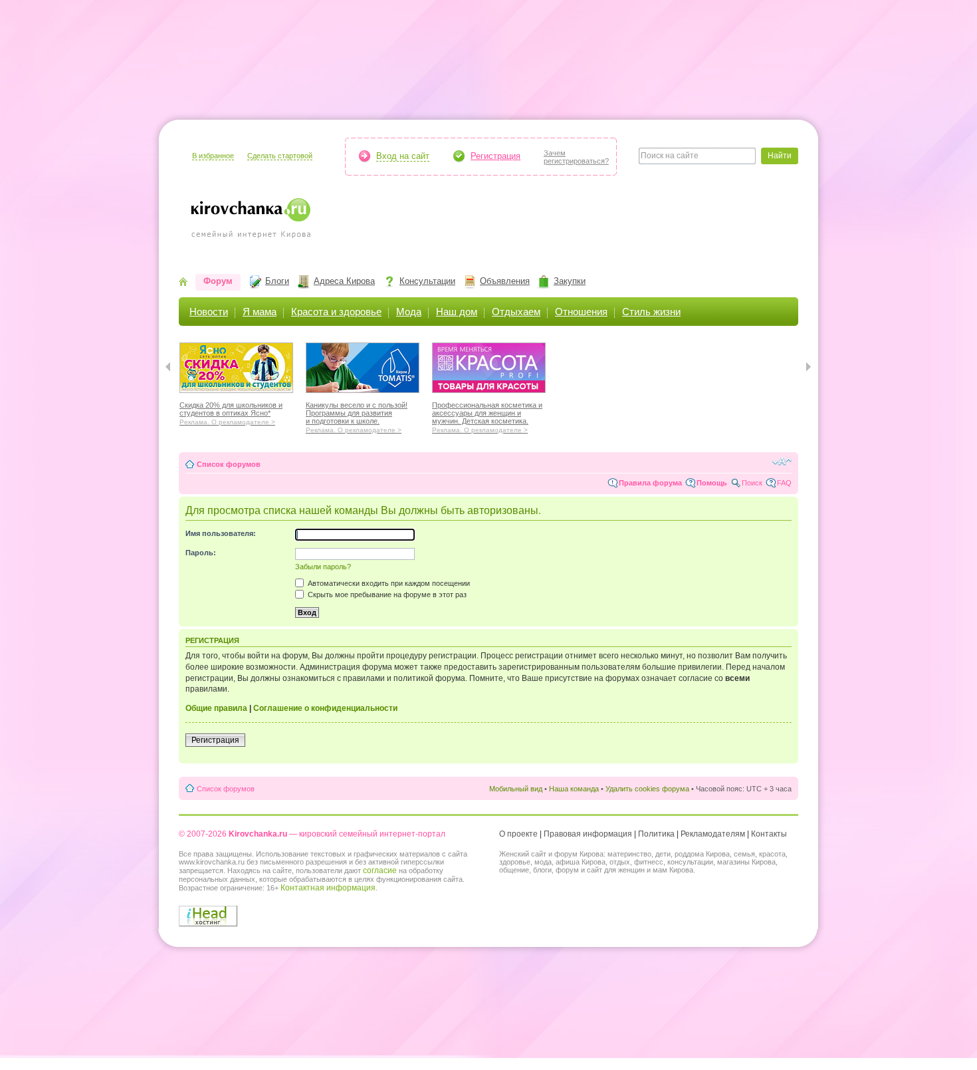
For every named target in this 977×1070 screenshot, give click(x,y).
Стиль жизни (651, 311)
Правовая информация (588, 834)
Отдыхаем (516, 311)
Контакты (769, 834)
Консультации (427, 281)
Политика (656, 834)
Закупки (570, 281)
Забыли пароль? (323, 567)
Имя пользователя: (220, 533)
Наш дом (456, 311)
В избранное (213, 156)
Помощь (712, 483)
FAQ (784, 483)
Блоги (277, 281)
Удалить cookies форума (647, 789)
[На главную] (183, 283)
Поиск (752, 483)
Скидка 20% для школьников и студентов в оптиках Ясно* (230, 411)
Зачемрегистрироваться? (576, 157)
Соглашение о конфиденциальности (325, 708)
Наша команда (574, 789)
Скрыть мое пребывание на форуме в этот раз (386, 595)
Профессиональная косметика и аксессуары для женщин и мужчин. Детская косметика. (487, 415)
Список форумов (229, 464)
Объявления (505, 281)
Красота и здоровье (336, 311)
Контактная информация (328, 887)
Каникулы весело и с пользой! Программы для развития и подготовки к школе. (356, 415)
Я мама (259, 311)
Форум (218, 281)
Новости (208, 311)
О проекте (518, 834)
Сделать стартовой (279, 156)
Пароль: (200, 553)
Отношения (581, 311)
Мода (408, 311)
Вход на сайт (402, 156)
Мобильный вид (515, 789)
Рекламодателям (713, 834)
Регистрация (495, 156)
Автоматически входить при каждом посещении (388, 583)
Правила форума (650, 483)
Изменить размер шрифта (782, 462)
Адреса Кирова (344, 281)
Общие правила (216, 708)
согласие (380, 870)
